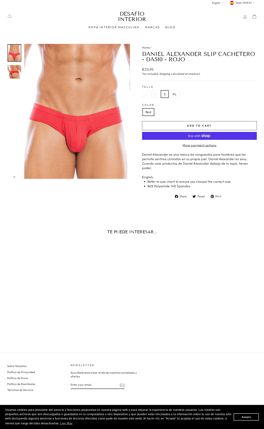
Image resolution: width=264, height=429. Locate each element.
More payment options (199, 145)
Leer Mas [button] (66, 423)
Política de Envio (17, 378)
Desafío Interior (132, 16)
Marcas (152, 27)
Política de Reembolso (21, 384)
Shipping (164, 73)
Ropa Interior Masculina (114, 27)
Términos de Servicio (20, 390)
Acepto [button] (246, 417)
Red (148, 112)
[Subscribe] (122, 385)
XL (174, 94)
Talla (148, 86)
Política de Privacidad (21, 372)
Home (146, 47)
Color (148, 105)
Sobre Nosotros (17, 366)
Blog (170, 27)
